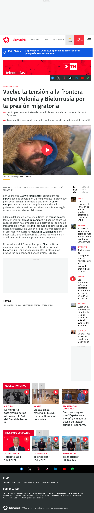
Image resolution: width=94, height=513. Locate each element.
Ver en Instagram (38, 469)
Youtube (82, 78)
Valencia (82, 304)
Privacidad (77, 496)
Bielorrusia (28, 305)
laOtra (38, 482)
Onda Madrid (58, 40)
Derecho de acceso (75, 493)
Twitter (59, 78)
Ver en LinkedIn (55, 469)
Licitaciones (28, 496)
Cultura (8, 406)
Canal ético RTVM (42, 496)
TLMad (45, 40)
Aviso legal (7, 498)
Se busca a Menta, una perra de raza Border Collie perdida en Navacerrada (73, 226)
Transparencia (39, 493)
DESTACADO (14, 51)
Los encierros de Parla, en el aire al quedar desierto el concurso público (73, 199)
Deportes (82, 247)
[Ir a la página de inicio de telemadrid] (15, 40)
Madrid (81, 277)
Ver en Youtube (64, 469)
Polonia (18, 305)
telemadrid (11, 508)
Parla (80, 198)
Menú (89, 40)
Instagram (64, 78)
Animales (82, 225)
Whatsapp (88, 78)
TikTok (70, 78)
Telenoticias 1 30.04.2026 (75, 443)
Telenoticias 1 (11, 453)
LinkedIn (76, 78)
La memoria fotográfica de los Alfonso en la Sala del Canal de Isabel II (16, 396)
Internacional (10, 87)
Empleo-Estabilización (12, 496)
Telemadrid (16, 482)
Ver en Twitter (29, 469)
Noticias (35, 40)
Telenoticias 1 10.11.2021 (16, 443)
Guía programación (50, 482)
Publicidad (61, 493)
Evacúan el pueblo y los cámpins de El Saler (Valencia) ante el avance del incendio (73, 305)
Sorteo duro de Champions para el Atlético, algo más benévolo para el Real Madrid (73, 248)
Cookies (17, 498)
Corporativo (11, 489)
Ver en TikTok (47, 469)
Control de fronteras (43, 305)
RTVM (6, 478)
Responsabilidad (24, 493)
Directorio (51, 493)
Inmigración (8, 305)
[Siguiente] (42, 386)
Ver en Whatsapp (72, 469)
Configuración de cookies (32, 498)
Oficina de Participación (61, 496)
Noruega (82, 331)
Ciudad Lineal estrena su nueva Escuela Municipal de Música (45, 396)
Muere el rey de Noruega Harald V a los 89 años (73, 332)
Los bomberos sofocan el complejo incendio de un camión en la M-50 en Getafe (73, 278)
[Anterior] (35, 386)
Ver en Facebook (21, 469)
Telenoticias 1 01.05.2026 (45, 443)
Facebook (53, 78)
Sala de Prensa (9, 493)
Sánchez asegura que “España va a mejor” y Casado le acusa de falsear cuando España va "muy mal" (75, 396)
